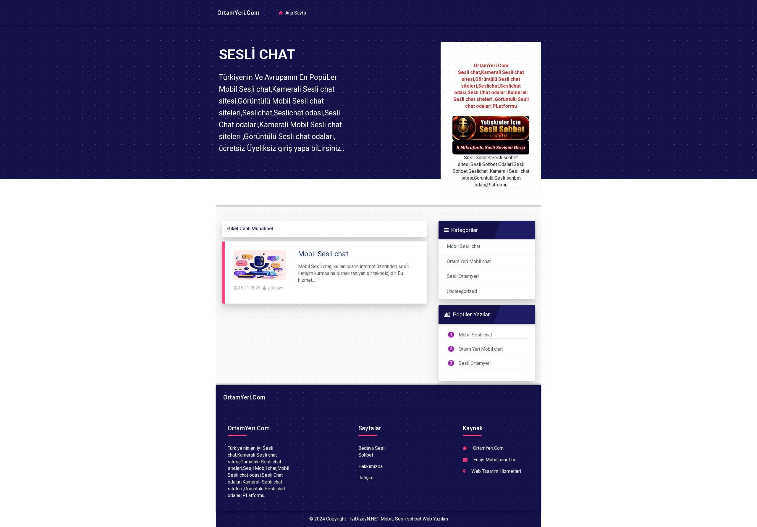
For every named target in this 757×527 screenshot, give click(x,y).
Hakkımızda (370, 466)
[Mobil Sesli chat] (260, 265)
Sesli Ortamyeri (463, 276)
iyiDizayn (275, 288)
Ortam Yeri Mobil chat (469, 261)
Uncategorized (462, 291)
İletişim (365, 478)
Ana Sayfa (297, 12)
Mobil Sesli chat (463, 246)
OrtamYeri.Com (238, 12)
